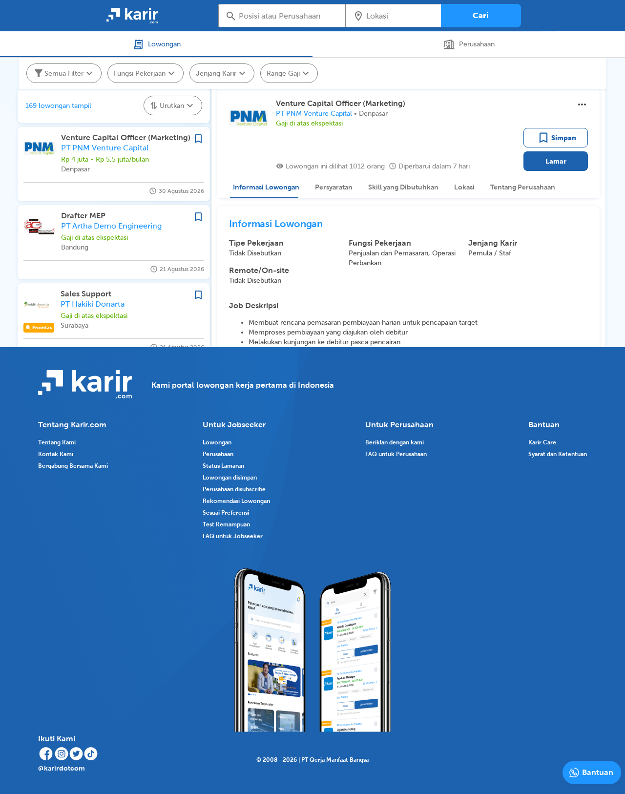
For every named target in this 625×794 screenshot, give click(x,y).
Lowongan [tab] (164, 44)
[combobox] (288, 15)
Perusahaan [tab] (477, 44)
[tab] (264, 187)
